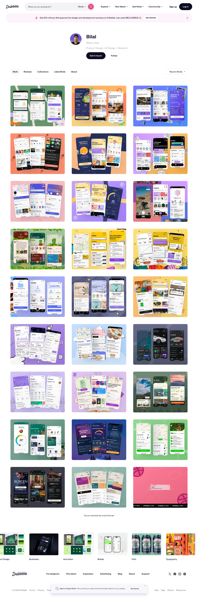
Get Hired (137, 6)
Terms (32, 590)
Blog (120, 574)
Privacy (41, 590)
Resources (181, 590)
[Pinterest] (184, 574)
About (132, 574)
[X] (170, 574)
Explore (104, 6)
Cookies (50, 590)
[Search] (91, 7)
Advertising (105, 574)
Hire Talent (120, 6)
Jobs (156, 590)
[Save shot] (53, 120)
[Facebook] (175, 574)
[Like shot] (59, 120)
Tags (163, 590)
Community (154, 6)
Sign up (173, 6)
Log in (186, 6)
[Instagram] (179, 574)
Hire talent (71, 574)
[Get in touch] (47, 120)
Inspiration (88, 574)
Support (145, 574)
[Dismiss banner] (145, 585)
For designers (52, 574)
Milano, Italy (92, 43)
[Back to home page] (12, 6)
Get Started (151, 18)
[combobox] (50, 7)
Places (170, 590)
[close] (187, 18)
